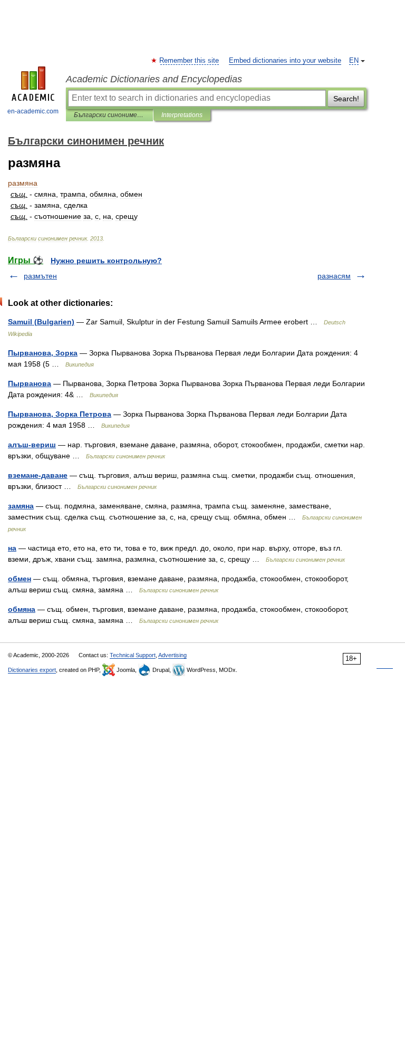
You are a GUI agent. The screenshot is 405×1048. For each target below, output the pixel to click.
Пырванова (29, 383)
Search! (346, 98)
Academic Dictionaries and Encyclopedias (154, 79)
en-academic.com (33, 111)
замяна (21, 506)
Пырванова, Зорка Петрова (59, 414)
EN (354, 60)
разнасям (334, 276)
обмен (19, 578)
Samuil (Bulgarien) (41, 322)
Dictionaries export (32, 670)
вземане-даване (38, 475)
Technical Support (133, 655)
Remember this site (189, 60)
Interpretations (181, 115)
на (12, 548)
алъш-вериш (32, 444)
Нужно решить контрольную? (106, 260)
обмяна (21, 609)
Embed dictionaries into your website (285, 60)
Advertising (172, 655)
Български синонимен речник (109, 115)
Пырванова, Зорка (43, 353)
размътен (40, 276)
